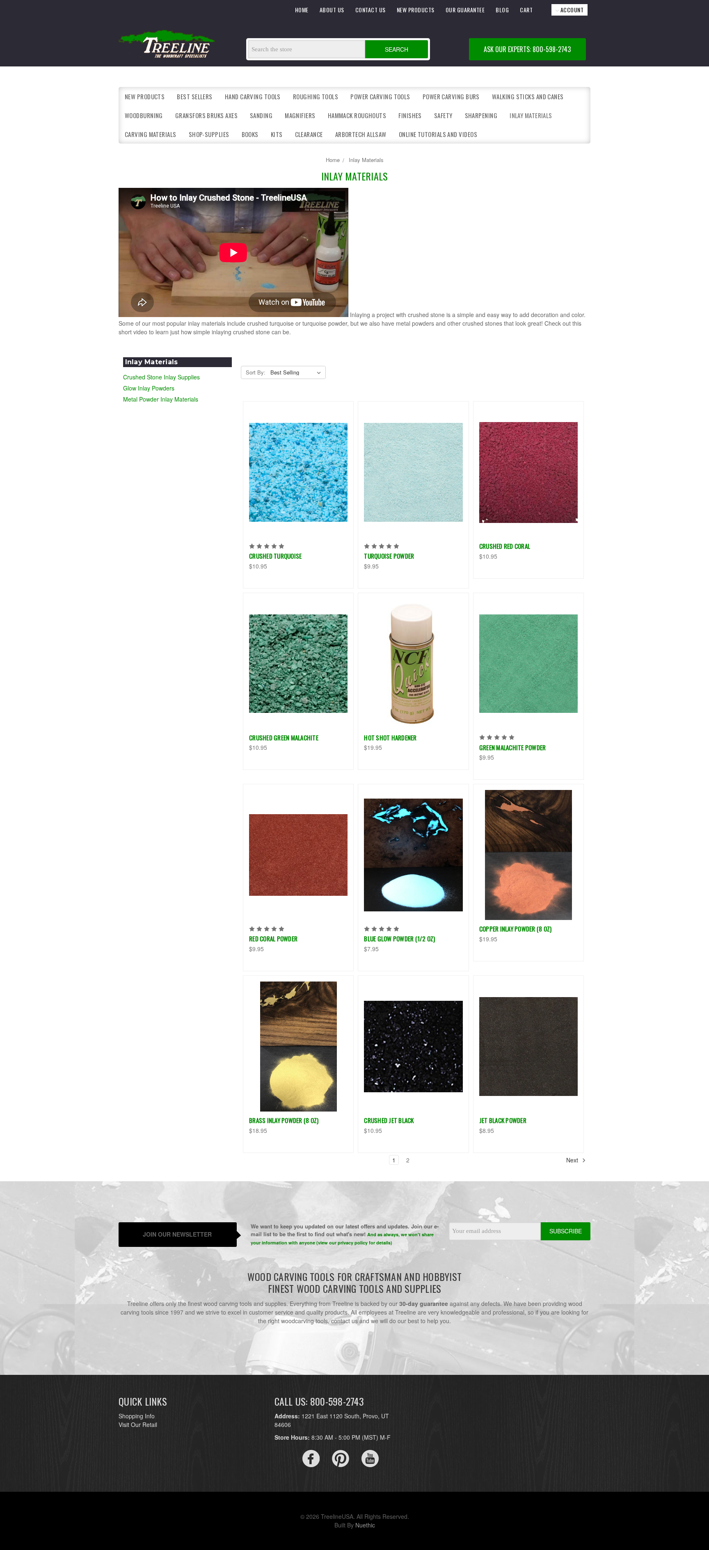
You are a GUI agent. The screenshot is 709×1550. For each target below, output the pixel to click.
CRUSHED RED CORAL (504, 545)
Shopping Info (137, 1416)
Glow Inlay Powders (148, 388)
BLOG (502, 9)
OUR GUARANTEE (465, 9)
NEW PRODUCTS (416, 9)
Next (573, 1160)
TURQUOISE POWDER (389, 555)
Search (396, 49)
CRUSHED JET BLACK (389, 1120)
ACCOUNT (571, 9)
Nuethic (365, 1525)
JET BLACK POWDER (502, 1120)
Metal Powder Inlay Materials (160, 399)
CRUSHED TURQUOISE (275, 555)
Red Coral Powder (273, 938)
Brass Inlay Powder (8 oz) (283, 1120)
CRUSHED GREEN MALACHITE (283, 737)
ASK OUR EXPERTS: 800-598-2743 (527, 49)
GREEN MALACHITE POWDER (512, 747)
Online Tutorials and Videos (438, 134)
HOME (302, 9)
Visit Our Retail (138, 1424)
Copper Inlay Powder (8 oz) (515, 928)
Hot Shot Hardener (390, 737)
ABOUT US (332, 9)
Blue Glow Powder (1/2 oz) (399, 938)
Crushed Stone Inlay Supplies (161, 377)
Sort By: (255, 372)
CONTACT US (370, 9)
